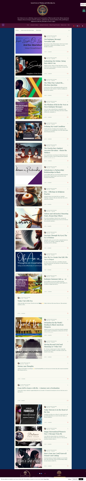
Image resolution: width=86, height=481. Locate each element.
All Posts (17, 30)
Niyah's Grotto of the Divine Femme (27, 30)
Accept (81, 479)
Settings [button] (69, 479)
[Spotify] (82, 26)
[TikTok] (75, 26)
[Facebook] (77, 26)
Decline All (75, 479)
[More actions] (68, 36)
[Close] (84, 479)
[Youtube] (73, 26)
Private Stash (38, 30)
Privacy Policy (46, 479)
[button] (34, 25)
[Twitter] (79, 26)
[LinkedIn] (80, 26)
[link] (84, 10)
